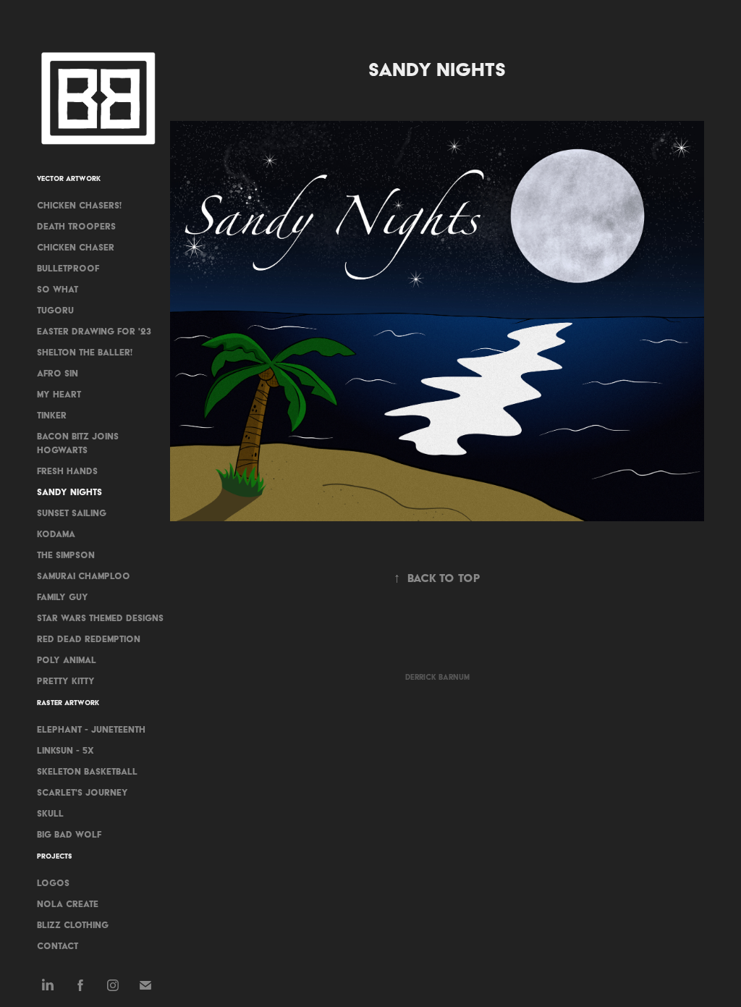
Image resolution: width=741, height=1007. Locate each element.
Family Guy (62, 596)
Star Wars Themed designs (100, 617)
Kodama (56, 533)
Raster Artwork (68, 703)
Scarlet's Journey (82, 792)
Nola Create (67, 903)
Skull (50, 813)
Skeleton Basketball (87, 771)
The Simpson (66, 554)
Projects (54, 856)
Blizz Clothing (73, 924)
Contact (57, 945)
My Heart (59, 394)
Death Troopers (76, 226)
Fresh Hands (67, 470)
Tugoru (55, 310)
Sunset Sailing (71, 512)
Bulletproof (68, 268)
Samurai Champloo (83, 575)
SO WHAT (57, 289)
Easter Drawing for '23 (94, 331)
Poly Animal (66, 659)
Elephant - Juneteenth (91, 729)
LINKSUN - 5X (65, 750)
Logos (53, 882)
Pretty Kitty (66, 680)
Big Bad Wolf (69, 834)
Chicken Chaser (75, 247)
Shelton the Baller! (84, 352)
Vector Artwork (69, 178)
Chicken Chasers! (79, 205)
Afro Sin (57, 373)
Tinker (52, 415)
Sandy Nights (69, 491)
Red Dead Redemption (88, 638)
